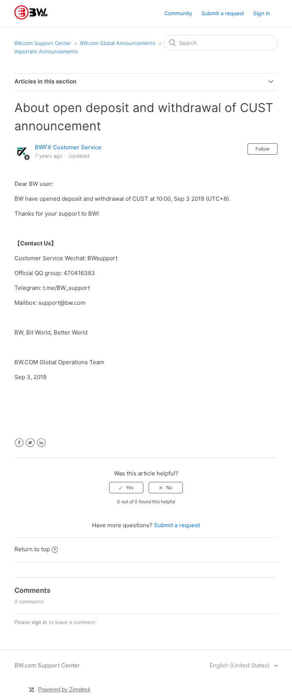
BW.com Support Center (42, 43)
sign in (39, 622)
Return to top (32, 549)
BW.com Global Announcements (118, 43)
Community (178, 13)
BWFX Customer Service (68, 147)
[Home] (31, 17)
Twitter (30, 443)
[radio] (126, 487)
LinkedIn (41, 443)
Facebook (19, 443)
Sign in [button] (261, 13)
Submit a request (223, 13)
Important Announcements (46, 51)
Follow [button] (263, 149)
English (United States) (240, 665)
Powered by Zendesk (64, 689)
